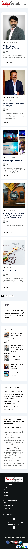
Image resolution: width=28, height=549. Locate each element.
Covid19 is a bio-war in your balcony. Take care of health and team (17, 348)
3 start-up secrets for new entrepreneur (13, 402)
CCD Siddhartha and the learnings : (17, 365)
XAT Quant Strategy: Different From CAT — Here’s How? (13, 448)
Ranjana (6, 409)
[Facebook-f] (8, 542)
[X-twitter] (12, 542)
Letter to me (19, 391)
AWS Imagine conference (15, 373)
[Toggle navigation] (25, 3)
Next (11, 296)
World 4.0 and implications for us (17, 357)
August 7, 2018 (11, 267)
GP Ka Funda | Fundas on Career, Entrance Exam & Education (14, 421)
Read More (6, 62)
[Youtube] (16, 542)
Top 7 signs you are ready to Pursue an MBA (12, 428)
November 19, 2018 (13, 210)
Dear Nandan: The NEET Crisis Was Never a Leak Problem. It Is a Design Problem (13, 337)
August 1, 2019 (7, 100)
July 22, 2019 (11, 157)
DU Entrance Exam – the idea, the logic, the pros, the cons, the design (14, 396)
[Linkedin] (20, 542)
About (12, 409)
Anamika (6, 394)
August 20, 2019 (12, 42)
